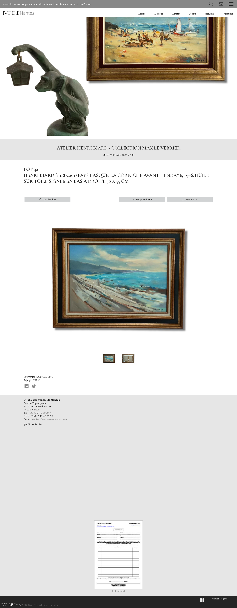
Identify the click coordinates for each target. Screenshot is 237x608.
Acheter (176, 13)
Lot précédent (143, 199)
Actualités (228, 13)
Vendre (192, 13)
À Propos (158, 13)
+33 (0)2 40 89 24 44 (41, 412)
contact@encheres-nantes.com (49, 419)
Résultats (209, 13)
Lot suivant (188, 199)
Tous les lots (48, 199)
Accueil (141, 13)
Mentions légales (219, 598)
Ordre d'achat (118, 591)
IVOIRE (18, 13)
